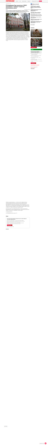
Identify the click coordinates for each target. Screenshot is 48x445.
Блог (20, 1)
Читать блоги (34, 47)
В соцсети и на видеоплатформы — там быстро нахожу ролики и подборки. (16, 220)
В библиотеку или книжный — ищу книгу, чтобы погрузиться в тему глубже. (36, 59)
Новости (17, 1)
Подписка (29, 1)
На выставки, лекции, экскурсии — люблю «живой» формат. (35, 57)
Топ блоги (32, 27)
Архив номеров (24, 1)
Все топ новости (33, 24)
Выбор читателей (35, 4)
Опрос (32, 49)
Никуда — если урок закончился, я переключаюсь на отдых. (14, 223)
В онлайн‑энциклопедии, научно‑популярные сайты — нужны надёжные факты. (16, 221)
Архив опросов (32, 68)
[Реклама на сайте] (45, 443)
